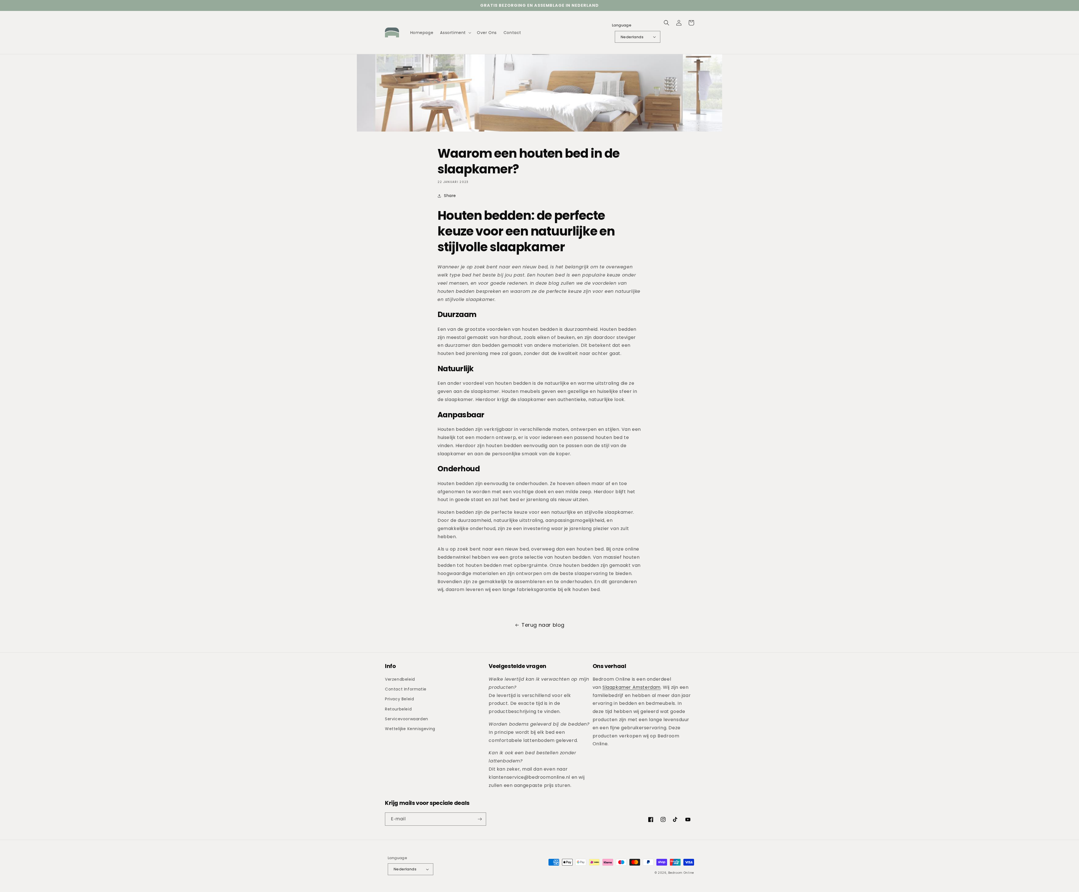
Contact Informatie (406, 689)
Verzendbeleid (400, 679)
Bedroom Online (681, 873)
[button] (455, 33)
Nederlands (632, 37)
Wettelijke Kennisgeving (410, 729)
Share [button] (450, 195)
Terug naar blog (543, 624)
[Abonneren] (479, 819)
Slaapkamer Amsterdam (631, 687)
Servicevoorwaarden (406, 719)
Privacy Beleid (399, 699)
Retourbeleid (398, 709)
